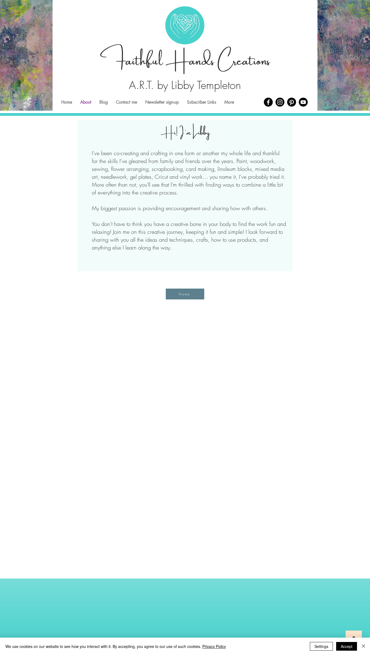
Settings (321, 646)
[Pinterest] (291, 102)
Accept (346, 646)
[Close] (363, 646)
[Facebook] (268, 102)
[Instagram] (279, 102)
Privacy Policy (214, 646)
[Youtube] (303, 102)
